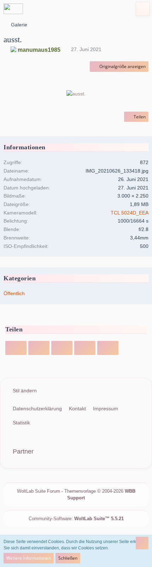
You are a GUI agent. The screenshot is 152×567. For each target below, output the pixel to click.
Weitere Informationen (28, 558)
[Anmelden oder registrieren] (125, 9)
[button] (107, 9)
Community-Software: (76, 518)
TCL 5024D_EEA (129, 213)
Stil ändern (25, 390)
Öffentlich (14, 293)
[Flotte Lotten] (13, 9)
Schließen (67, 558)
